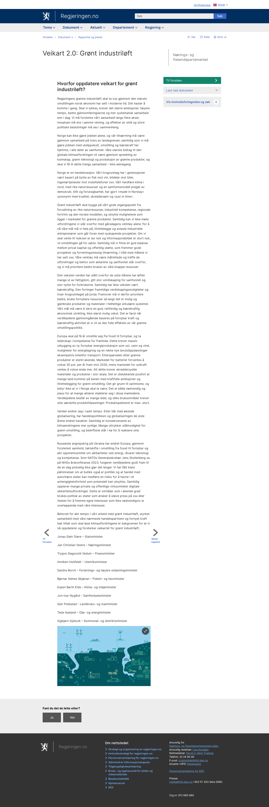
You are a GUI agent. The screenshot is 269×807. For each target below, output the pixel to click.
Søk (220, 16)
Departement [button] (124, 27)
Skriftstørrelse (202, 5)
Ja (51, 717)
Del (193, 36)
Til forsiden (47, 540)
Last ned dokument (179, 90)
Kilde (206, 36)
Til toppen (102, 693)
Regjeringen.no (80, 16)
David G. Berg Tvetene (200, 753)
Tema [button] (48, 27)
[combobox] (174, 16)
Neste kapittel (156, 540)
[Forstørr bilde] (145, 631)
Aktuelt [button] (96, 27)
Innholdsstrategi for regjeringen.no (130, 753)
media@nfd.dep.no (180, 781)
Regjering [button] (153, 27)
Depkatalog (194, 763)
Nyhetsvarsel (116, 783)
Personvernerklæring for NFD (186, 771)
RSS (110, 787)
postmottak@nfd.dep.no (193, 760)
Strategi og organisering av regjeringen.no (135, 749)
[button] (65, 37)
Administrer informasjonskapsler (129, 762)
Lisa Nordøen (201, 749)
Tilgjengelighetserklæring (124, 766)
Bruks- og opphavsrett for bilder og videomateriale (130, 772)
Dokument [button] (71, 27)
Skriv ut (221, 36)
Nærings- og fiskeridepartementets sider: (194, 745)
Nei (72, 717)
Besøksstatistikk (118, 778)
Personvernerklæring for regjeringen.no (133, 757)
